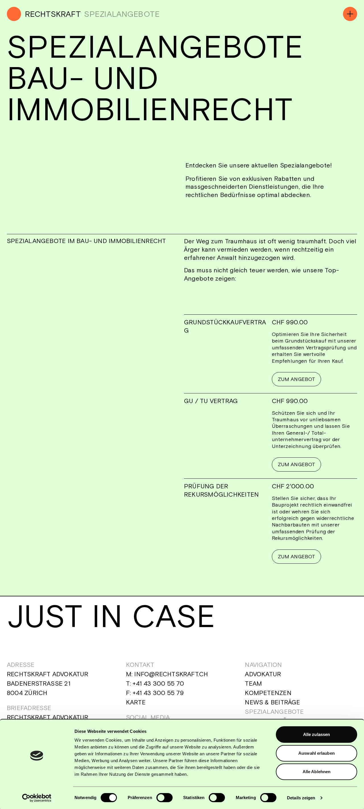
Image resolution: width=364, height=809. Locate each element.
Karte (136, 702)
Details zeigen (301, 797)
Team (253, 683)
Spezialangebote (274, 711)
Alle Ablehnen (316, 771)
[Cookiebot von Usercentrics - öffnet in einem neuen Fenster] (37, 798)
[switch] (164, 797)
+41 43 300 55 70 (158, 683)
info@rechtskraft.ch (171, 674)
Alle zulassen (316, 734)
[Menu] (350, 14)
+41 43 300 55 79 (158, 692)
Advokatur (263, 674)
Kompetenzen (268, 692)
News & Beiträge (272, 702)
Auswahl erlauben (316, 753)
